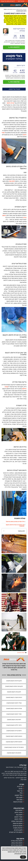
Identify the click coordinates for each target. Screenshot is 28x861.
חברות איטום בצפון (11, 9)
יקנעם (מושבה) (21, 653)
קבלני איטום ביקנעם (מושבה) (14, 703)
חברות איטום (19, 9)
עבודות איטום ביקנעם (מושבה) (14, 708)
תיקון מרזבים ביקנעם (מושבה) (14, 681)
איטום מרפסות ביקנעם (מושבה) (14, 736)
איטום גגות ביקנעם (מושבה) (14, 753)
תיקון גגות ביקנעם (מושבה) (14, 692)
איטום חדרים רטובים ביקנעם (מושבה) (14, 747)
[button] (2, 4)
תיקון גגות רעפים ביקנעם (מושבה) (14, 686)
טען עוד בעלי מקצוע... (14, 89)
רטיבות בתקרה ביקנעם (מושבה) (14, 697)
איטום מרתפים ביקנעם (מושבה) (14, 742)
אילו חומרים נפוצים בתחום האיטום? (15, 521)
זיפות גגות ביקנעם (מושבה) (14, 720)
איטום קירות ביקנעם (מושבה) (14, 731)
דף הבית (24, 9)
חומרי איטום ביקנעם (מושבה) (14, 714)
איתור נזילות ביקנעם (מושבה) (14, 725)
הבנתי (23, 857)
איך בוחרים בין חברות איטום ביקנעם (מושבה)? (15, 525)
